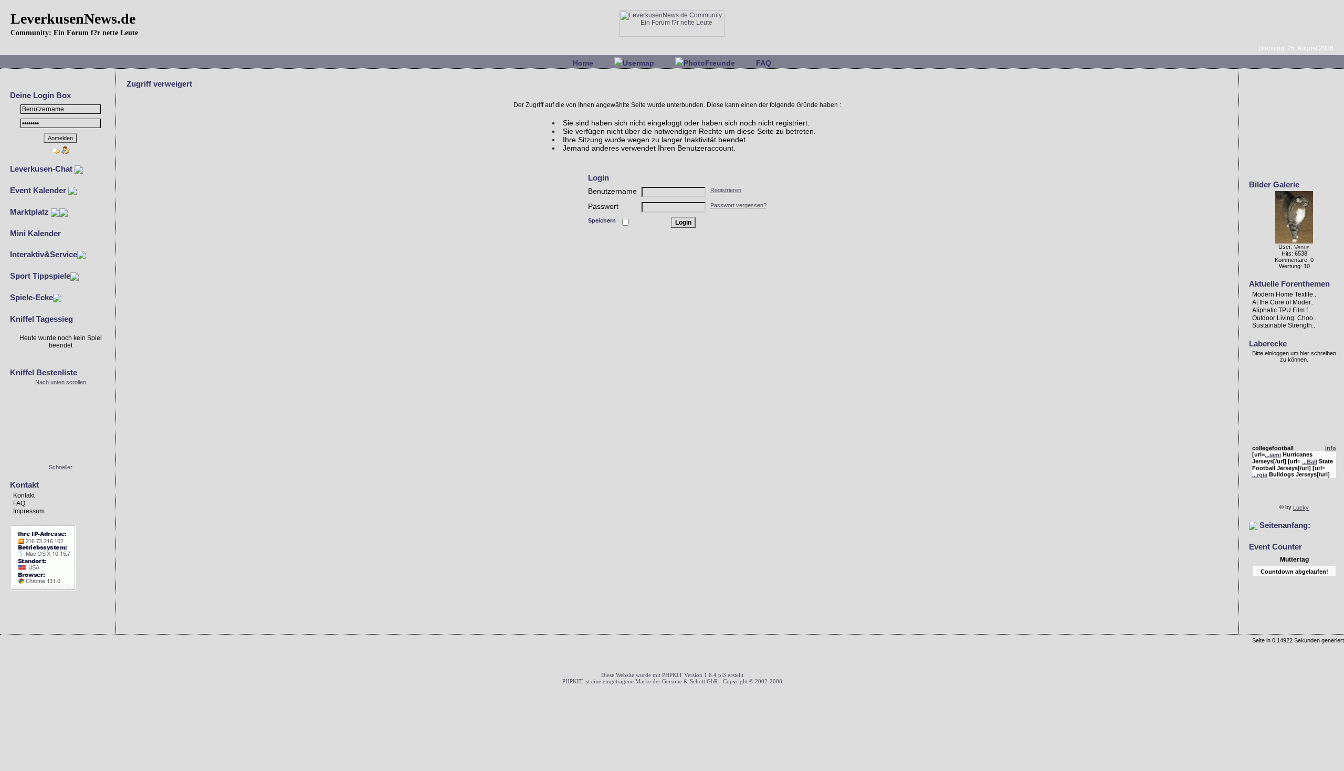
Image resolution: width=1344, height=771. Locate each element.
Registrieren (725, 190)
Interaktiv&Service (43, 254)
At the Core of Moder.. (1283, 302)
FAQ (763, 63)
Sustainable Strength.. (1283, 325)
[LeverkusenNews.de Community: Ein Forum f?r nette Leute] (672, 34)
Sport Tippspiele (40, 275)
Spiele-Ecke (31, 297)
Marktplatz (30, 211)
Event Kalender (39, 190)
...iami (1273, 452)
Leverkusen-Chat (42, 168)
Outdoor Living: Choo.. (1284, 317)
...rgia (1259, 472)
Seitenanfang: (1283, 525)
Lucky (1301, 507)
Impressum (29, 511)
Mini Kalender (35, 233)
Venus (1302, 247)
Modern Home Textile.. (1284, 294)
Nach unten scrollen (60, 382)
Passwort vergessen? (738, 205)
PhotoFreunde (709, 63)
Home (583, 63)
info (1330, 445)
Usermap (638, 63)
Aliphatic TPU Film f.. (1281, 310)
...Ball (1309, 459)
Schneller (60, 467)
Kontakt (24, 495)
